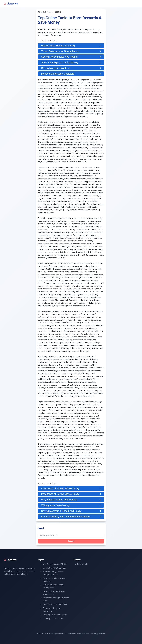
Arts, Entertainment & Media (54, 564)
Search (71, 541)
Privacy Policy (82, 564)
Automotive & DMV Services (54, 568)
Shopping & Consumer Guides (55, 604)
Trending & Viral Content (53, 618)
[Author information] (52, 12)
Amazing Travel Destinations (55, 614)
